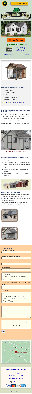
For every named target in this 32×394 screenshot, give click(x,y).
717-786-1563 (20, 3)
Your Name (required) (7, 250)
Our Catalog (20, 48)
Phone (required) (6, 267)
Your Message (5, 305)
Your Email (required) (7, 262)
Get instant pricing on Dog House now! (12, 102)
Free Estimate (17, 40)
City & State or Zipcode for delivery (11, 256)
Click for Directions (16, 379)
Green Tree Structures (16, 369)
